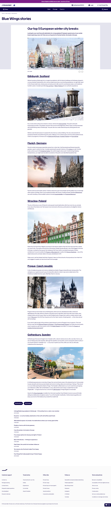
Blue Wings (8, 13)
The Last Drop (49, 86)
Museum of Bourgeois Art (52, 252)
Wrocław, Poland (37, 201)
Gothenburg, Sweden (39, 334)
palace (70, 149)
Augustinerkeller (58, 194)
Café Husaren (56, 389)
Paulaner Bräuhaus (70, 194)
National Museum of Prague (46, 324)
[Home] (6, 5)
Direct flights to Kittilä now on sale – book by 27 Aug (56, 1)
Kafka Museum (56, 326)
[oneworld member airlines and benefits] (14, 5)
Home (3, 13)
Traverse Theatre (64, 136)
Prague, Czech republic (40, 266)
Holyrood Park (62, 123)
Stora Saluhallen (38, 393)
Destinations (14, 13)
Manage (55, 9)
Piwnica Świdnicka (71, 252)
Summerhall (75, 136)
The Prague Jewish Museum (62, 324)
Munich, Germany (37, 143)
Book (49, 9)
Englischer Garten (45, 151)
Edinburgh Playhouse (54, 136)
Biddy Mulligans (59, 86)
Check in (62, 9)
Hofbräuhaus (78, 192)
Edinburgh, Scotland (38, 76)
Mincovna (33, 317)
